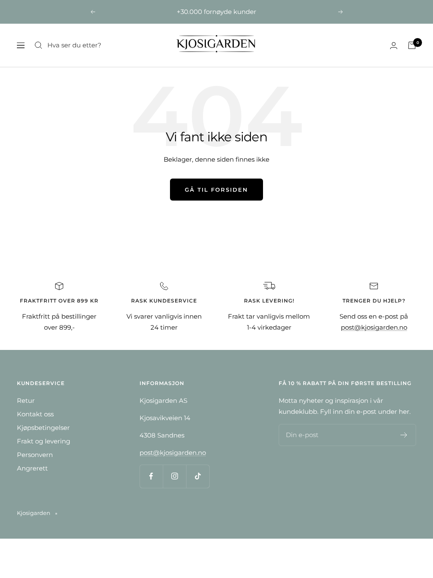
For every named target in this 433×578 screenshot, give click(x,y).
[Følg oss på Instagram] (174, 476)
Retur (26, 400)
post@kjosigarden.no (374, 327)
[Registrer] (404, 435)
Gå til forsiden (216, 189)
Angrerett (32, 468)
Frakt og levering (43, 441)
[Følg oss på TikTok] (197, 476)
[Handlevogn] (412, 45)
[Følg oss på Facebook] (151, 476)
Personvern (35, 455)
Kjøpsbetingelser (43, 428)
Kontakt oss (35, 414)
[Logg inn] (393, 45)
